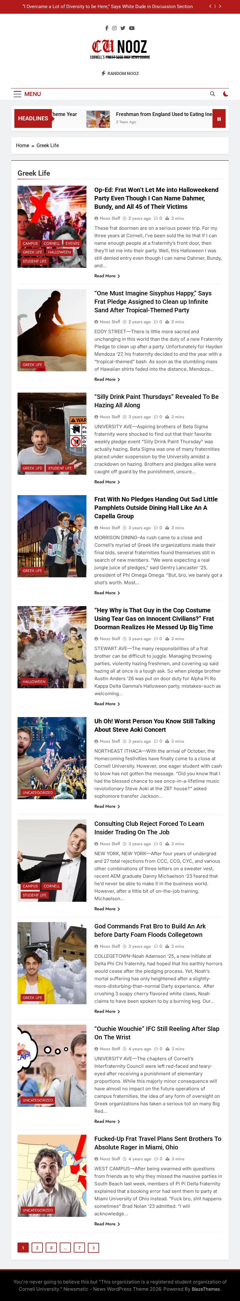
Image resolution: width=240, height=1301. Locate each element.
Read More (105, 276)
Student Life (35, 261)
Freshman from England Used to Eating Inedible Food (160, 114)
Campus (30, 243)
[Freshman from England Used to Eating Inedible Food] (82, 122)
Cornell (52, 243)
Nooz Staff (110, 218)
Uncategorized (38, 793)
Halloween (59, 252)
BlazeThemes (206, 1289)
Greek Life (32, 252)
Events (72, 243)
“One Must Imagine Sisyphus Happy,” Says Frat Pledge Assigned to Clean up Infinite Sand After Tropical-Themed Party (153, 301)
